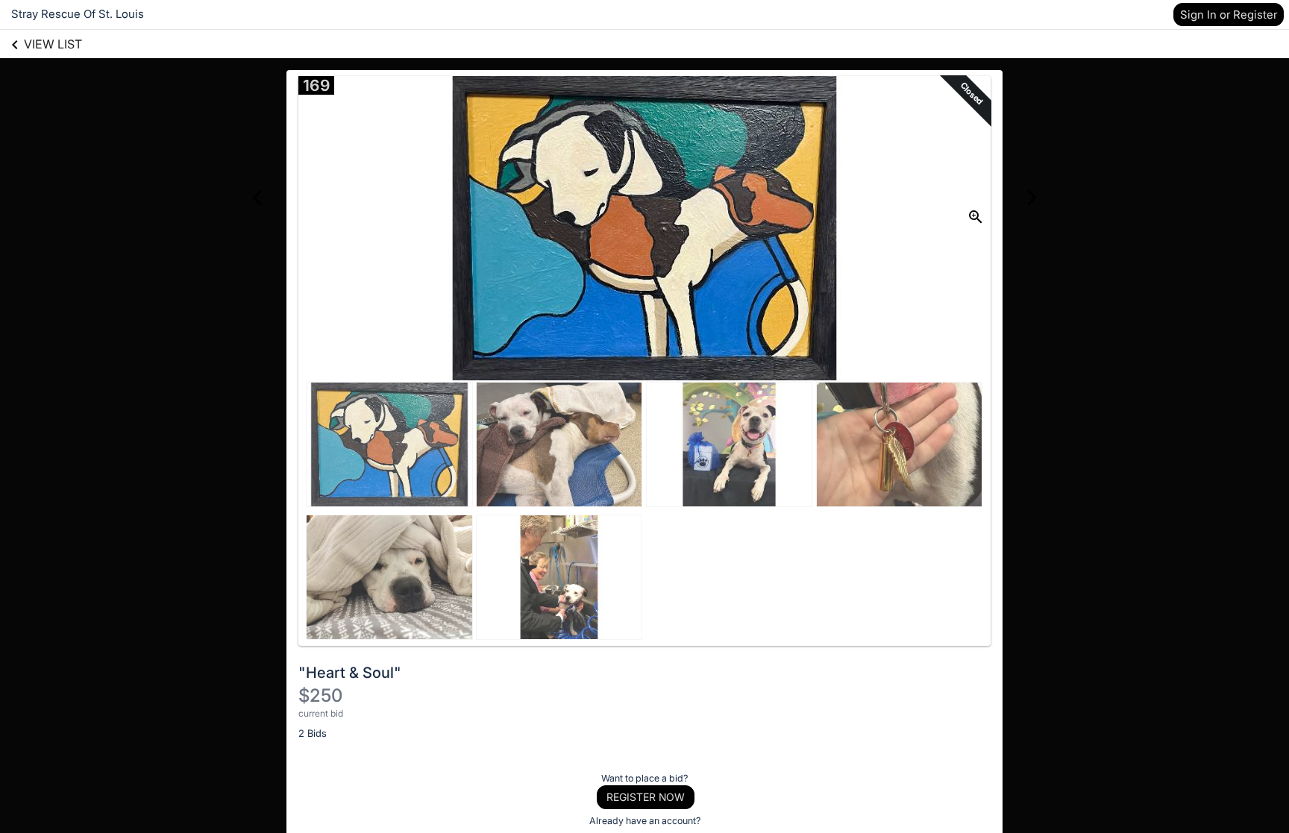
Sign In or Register (1228, 14)
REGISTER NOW (645, 796)
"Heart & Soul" (349, 673)
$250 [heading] (320, 695)
